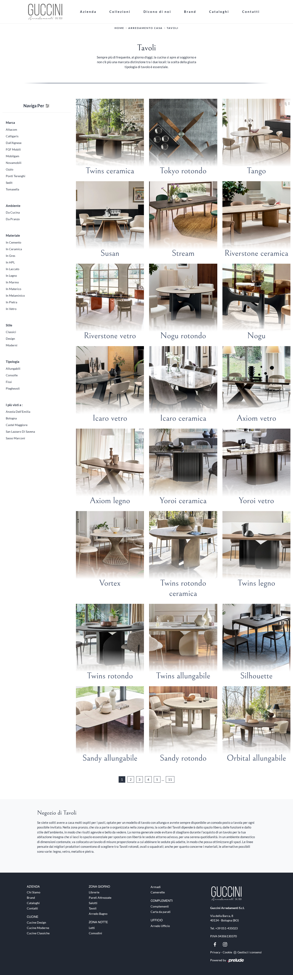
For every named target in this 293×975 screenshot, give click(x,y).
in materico (13, 289)
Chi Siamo (33, 892)
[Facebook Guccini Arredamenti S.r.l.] (215, 944)
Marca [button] (10, 122)
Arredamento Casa (145, 28)
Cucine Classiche (38, 933)
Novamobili (13, 162)
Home (119, 28)
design (10, 338)
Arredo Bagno (98, 913)
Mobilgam (12, 156)
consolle (12, 375)
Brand (190, 11)
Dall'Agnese (13, 143)
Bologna (11, 418)
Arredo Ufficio (160, 926)
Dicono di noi (157, 11)
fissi (9, 382)
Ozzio (9, 169)
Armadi (156, 887)
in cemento (13, 242)
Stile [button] (9, 325)
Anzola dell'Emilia (18, 411)
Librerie (94, 892)
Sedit (9, 182)
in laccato (12, 269)
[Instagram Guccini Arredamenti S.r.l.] (225, 944)
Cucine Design (36, 922)
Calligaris (12, 136)
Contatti (251, 11)
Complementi (160, 906)
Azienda (88, 11)
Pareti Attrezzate (100, 897)
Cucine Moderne (38, 928)
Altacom (11, 129)
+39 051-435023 (226, 928)
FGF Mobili (13, 149)
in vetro (11, 309)
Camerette (158, 892)
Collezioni (119, 11)
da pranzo (13, 219)
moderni (11, 345)
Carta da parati (161, 912)
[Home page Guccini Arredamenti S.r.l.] (50, 12)
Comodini (95, 933)
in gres (10, 255)
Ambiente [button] (13, 206)
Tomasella (12, 189)
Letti (92, 928)
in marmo (12, 282)
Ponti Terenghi (15, 176)
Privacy (215, 952)
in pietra (11, 302)
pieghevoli (13, 388)
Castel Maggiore (16, 425)
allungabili (13, 368)
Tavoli (172, 28)
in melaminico (15, 295)
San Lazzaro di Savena (20, 431)
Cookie (227, 952)
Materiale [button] (13, 235)
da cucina (13, 212)
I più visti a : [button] (14, 405)
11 (170, 779)
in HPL (10, 262)
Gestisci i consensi (249, 952)
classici (11, 332)
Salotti (93, 903)
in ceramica (14, 249)
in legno (11, 275)
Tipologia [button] (12, 361)
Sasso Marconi (15, 438)
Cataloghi (219, 11)
